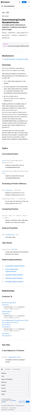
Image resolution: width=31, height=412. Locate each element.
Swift (3, 12)
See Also (6, 345)
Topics (5, 148)
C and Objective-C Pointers (13, 350)
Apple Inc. (12, 405)
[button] (20, 2)
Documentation (9, 6)
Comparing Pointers (10, 209)
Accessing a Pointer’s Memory (14, 183)
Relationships (8, 291)
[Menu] (29, 2)
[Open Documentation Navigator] (2, 6)
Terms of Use (4, 408)
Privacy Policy (12, 408)
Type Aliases (7, 243)
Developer (7, 369)
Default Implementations (12, 260)
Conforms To (7, 296)
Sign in (24, 2)
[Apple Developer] (5, 2)
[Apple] (2, 369)
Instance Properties (10, 228)
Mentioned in (8, 56)
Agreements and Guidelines (7, 409)
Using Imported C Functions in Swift (16, 59)
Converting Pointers (10, 154)
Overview (6, 65)
